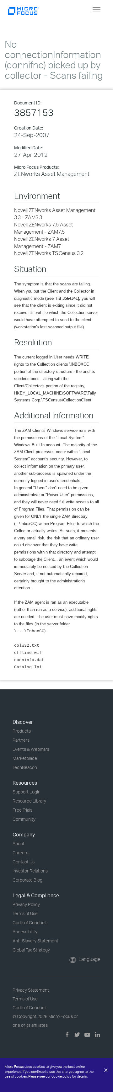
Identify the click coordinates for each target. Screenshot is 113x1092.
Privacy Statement (31, 990)
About (18, 843)
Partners (21, 740)
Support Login (26, 791)
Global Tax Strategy (31, 949)
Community (24, 819)
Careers (20, 852)
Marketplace (25, 758)
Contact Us (24, 861)
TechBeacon (25, 767)
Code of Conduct (29, 922)
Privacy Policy (26, 904)
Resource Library (29, 800)
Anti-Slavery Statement (35, 940)
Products (22, 731)
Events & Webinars (31, 749)
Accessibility (25, 931)
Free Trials (22, 810)
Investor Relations (30, 870)
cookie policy (61, 1076)
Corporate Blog (27, 880)
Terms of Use (25, 913)
